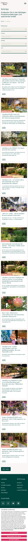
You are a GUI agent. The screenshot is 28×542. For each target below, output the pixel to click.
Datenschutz (20, 485)
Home (2, 21)
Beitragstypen (4, 25)
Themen (3, 33)
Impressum (19, 487)
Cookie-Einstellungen (22, 490)
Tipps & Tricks (5, 210)
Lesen (4, 93)
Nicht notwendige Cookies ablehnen (14, 536)
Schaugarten (5, 240)
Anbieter (3, 40)
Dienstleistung (6, 309)
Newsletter (3, 490)
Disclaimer (19, 482)
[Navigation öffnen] (25, 3)
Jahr (2, 47)
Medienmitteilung (7, 76)
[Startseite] (4, 3)
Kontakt (3, 487)
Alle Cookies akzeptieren (14, 539)
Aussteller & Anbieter (6, 485)
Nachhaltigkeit (4, 492)
